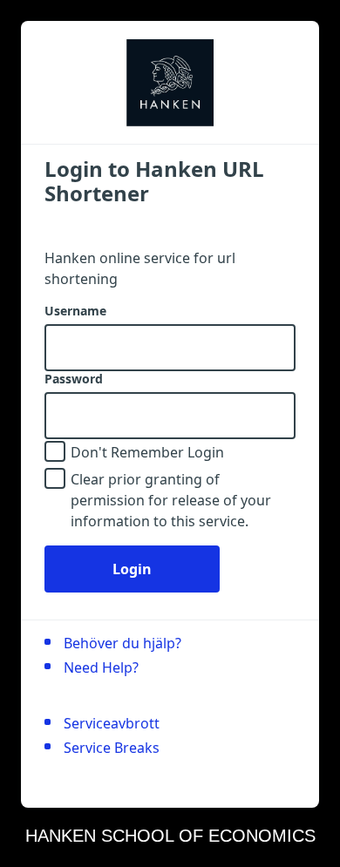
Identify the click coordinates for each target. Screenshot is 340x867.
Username (75, 311)
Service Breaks (112, 747)
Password (73, 379)
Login (132, 569)
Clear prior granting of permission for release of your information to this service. (171, 500)
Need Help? (101, 667)
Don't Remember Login (147, 452)
